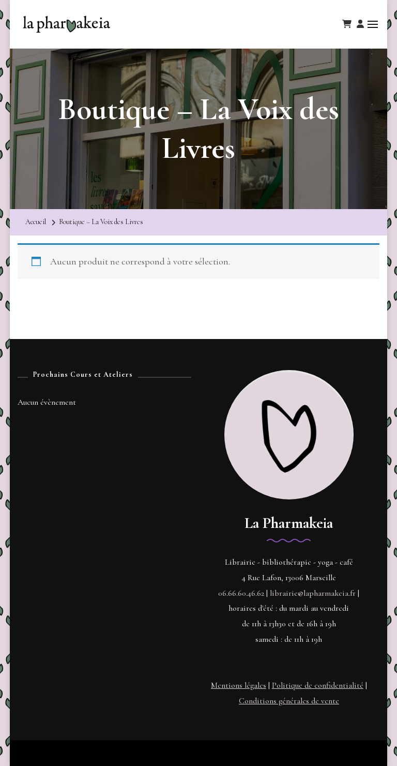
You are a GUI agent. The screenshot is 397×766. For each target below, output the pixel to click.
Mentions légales (238, 685)
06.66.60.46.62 (241, 593)
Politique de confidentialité (317, 685)
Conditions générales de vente (289, 701)
